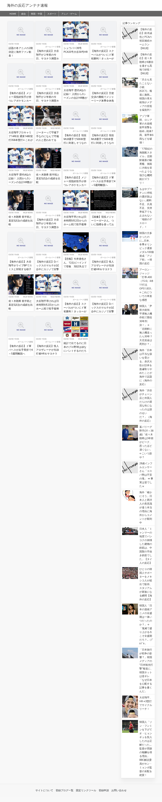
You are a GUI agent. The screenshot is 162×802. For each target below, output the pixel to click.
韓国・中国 (36, 13)
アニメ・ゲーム (69, 13)
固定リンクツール (86, 790)
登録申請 (104, 790)
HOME (12, 13)
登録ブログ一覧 (64, 790)
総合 (23, 13)
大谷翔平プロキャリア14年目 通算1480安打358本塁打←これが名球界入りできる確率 (21, 140)
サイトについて (44, 790)
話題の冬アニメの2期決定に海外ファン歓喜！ (21, 51)
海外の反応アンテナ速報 (27, 5)
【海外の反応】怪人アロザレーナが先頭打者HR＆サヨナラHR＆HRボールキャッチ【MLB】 (102, 269)
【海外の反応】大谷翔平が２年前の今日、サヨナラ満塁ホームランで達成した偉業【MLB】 (47, 58)
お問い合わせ (119, 790)
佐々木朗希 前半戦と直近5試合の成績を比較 (48, 178)
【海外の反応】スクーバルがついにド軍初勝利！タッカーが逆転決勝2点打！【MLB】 (102, 58)
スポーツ (51, 13)
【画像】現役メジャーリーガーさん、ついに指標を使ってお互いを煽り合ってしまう (102, 224)
